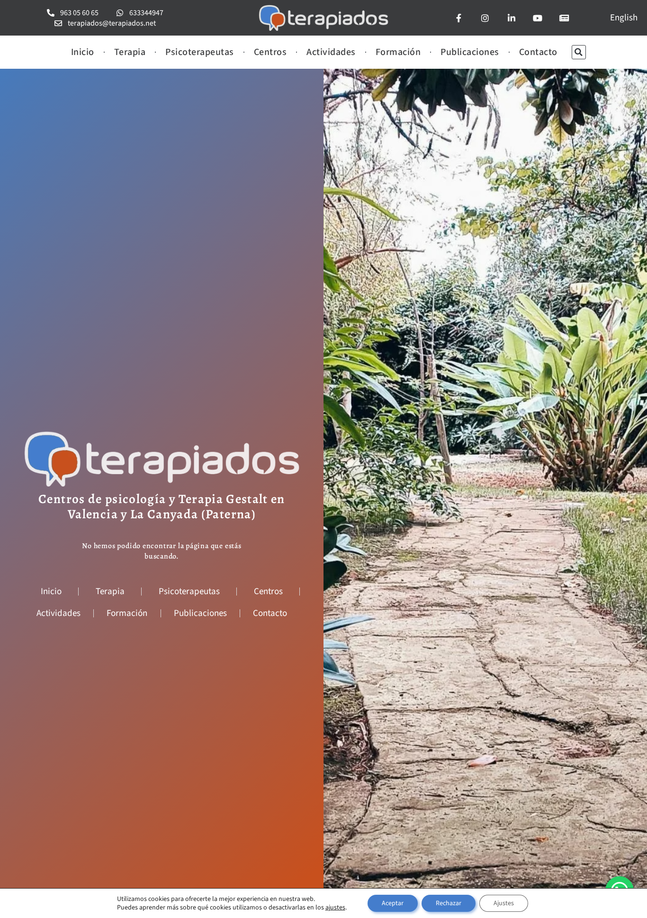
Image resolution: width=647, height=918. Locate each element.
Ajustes (504, 903)
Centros (270, 52)
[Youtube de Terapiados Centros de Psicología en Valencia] (540, 18)
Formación (398, 52)
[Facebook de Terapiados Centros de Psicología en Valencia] (461, 18)
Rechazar (448, 903)
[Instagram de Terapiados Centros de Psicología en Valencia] (488, 18)
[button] (579, 52)
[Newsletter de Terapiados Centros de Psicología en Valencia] (566, 18)
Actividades (331, 52)
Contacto (538, 52)
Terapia (130, 52)
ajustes (335, 907)
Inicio (82, 52)
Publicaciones (469, 52)
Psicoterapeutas (199, 52)
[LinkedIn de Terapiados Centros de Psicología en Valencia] (514, 18)
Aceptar (393, 903)
